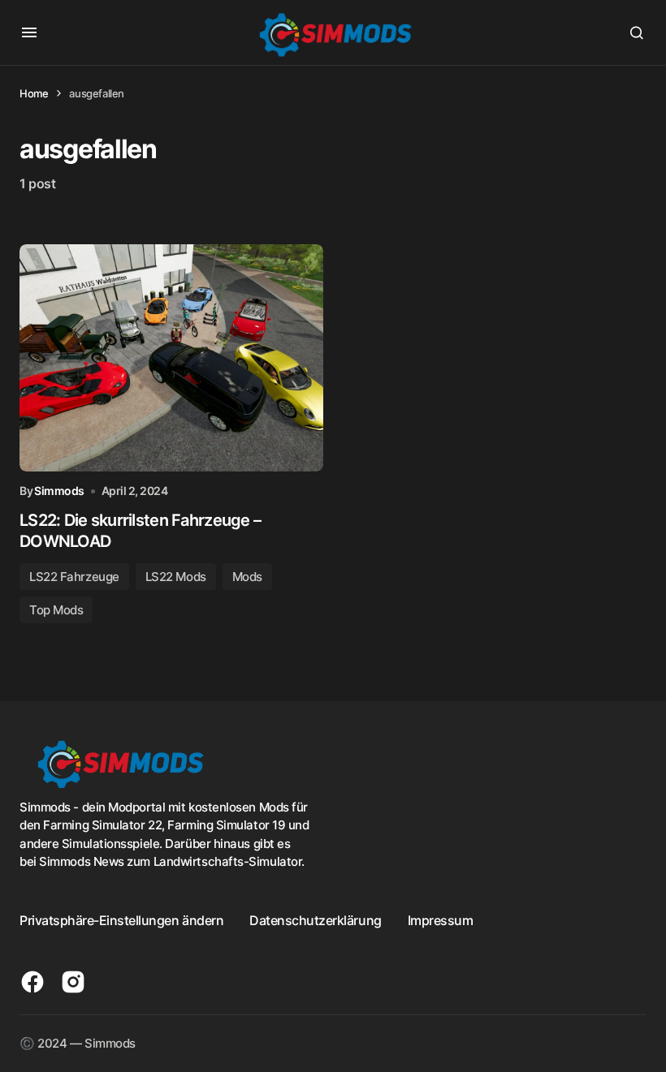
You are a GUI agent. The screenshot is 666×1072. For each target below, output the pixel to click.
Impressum (441, 920)
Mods (247, 576)
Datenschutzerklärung (315, 920)
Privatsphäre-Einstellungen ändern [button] (121, 920)
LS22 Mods (175, 576)
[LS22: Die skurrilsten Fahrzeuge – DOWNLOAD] (171, 358)
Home (33, 93)
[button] (29, 32)
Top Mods (56, 610)
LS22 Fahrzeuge (74, 576)
